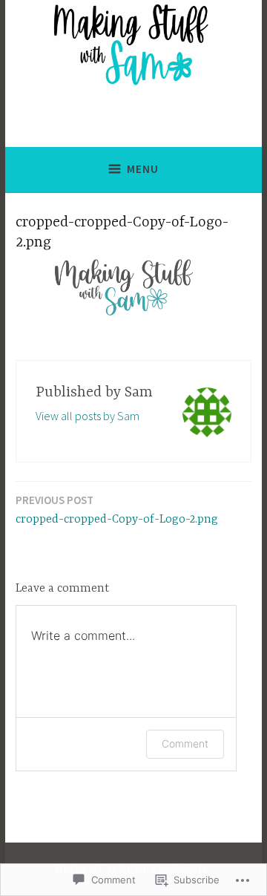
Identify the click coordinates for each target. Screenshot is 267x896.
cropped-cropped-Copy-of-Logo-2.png (117, 509)
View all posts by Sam (87, 415)
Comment (185, 743)
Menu (143, 169)
